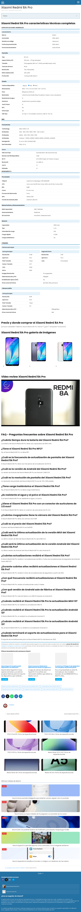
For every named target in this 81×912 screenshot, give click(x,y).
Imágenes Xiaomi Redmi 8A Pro (32, 689)
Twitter (23, 646)
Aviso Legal (4, 910)
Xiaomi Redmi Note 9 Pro (71, 714)
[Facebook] (3, 696)
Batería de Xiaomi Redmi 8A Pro (10, 686)
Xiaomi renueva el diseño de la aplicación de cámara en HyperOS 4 (39, 666)
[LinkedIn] (16, 696)
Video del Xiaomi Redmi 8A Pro (51, 689)
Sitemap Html (51, 910)
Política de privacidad (24, 910)
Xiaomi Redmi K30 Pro (13, 714)
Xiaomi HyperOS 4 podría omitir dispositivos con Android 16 (11, 666)
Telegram (4, 646)
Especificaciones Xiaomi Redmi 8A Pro (12, 689)
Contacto (15, 910)
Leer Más (4, 679)
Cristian (11, 705)
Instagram (10, 646)
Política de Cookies (36, 910)
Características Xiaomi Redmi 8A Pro (50, 686)
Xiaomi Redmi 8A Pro (66, 689)
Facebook (17, 646)
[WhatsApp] (12, 696)
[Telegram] (20, 696)
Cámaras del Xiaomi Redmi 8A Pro (30, 686)
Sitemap (10, 910)
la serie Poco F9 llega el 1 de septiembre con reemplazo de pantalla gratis (67, 666)
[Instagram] (9, 879)
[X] (7, 696)
